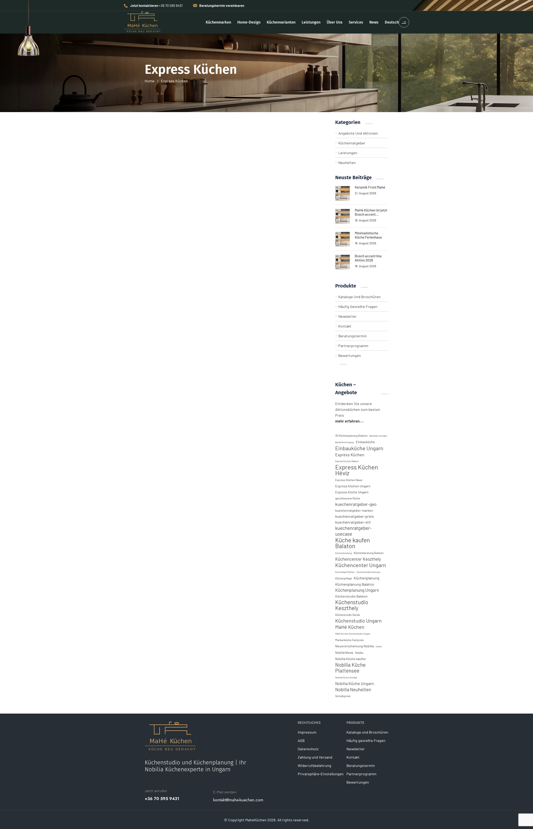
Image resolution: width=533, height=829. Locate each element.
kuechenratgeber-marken (354, 510)
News (374, 22)
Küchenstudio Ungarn (358, 621)
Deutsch (392, 22)
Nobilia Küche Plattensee (350, 667)
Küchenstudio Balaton (351, 596)
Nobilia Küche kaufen (350, 659)
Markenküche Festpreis (349, 640)
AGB (301, 740)
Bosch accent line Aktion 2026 (368, 258)
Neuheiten (347, 162)
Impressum (307, 732)
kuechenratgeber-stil (353, 522)
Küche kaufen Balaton (352, 543)
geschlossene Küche (347, 498)
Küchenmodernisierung (368, 572)
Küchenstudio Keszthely (351, 605)
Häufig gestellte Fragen (357, 306)
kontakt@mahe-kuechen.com (238, 800)
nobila (378, 646)
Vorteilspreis (343, 696)
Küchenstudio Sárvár (347, 614)
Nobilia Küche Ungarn (354, 683)
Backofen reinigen (378, 435)
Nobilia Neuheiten (353, 689)
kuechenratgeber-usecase (353, 530)
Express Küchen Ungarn (352, 486)
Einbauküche (365, 442)
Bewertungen (349, 355)
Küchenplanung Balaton (354, 584)
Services (356, 22)
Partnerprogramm (353, 345)
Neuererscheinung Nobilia (354, 646)
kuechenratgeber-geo (356, 504)
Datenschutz (308, 748)
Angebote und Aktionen (358, 133)
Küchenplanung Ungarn (357, 590)
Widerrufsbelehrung (314, 765)
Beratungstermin (352, 336)
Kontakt (344, 326)
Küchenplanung (366, 578)
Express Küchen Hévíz (356, 470)
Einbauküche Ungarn (359, 448)
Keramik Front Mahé (370, 187)
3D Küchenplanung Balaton (351, 435)
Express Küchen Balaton (347, 461)
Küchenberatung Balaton (369, 553)
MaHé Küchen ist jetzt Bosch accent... (371, 212)
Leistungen (311, 22)
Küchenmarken (218, 22)
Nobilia (359, 652)
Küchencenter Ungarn (360, 565)
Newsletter (347, 316)
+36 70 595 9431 (162, 799)
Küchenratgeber (351, 143)
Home (149, 81)
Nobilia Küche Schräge (346, 677)
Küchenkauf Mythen (345, 572)
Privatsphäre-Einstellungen (321, 773)
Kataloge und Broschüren (359, 296)
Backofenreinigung (344, 442)
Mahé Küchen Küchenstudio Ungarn (352, 633)
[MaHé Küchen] (142, 22)
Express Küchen (174, 81)
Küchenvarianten (281, 22)
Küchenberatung (343, 553)
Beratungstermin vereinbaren (221, 5)
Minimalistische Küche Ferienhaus (368, 235)
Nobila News (344, 652)
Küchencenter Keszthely (358, 558)
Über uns (334, 22)
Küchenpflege (343, 578)
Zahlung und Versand (315, 757)
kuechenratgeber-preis (354, 516)
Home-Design (248, 22)
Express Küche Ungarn (352, 492)
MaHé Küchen (349, 627)
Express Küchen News (348, 480)
